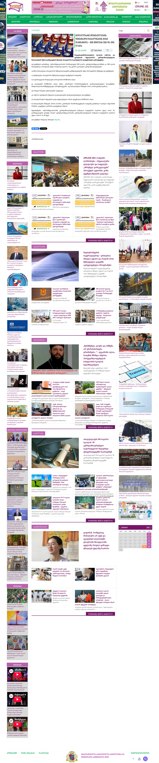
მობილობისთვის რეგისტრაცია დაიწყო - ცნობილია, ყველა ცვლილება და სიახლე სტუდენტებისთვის (132, 355)
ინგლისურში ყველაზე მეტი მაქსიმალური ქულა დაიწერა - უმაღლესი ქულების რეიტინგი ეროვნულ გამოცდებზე (135, 495)
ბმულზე (57, 120)
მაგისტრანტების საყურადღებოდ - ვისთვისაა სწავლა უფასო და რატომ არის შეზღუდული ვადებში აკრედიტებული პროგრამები (17, 53)
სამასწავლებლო (54, 17)
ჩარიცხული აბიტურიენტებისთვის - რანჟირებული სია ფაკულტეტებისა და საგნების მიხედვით (16, 185)
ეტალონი (15, 22)
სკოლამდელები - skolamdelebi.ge (102, 17)
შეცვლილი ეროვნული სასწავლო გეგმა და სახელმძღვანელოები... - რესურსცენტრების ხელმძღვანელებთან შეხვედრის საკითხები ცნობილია (15, 339)
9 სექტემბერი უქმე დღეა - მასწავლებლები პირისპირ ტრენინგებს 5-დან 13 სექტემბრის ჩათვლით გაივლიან (133, 386)
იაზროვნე (93, 22)
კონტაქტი (12, 753)
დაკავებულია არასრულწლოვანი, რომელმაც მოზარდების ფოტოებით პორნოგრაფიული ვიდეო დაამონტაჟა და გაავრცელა (17, 367)
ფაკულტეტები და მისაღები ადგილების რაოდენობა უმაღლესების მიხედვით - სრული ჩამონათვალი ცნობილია (16, 502)
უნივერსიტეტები (74, 17)
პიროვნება (34, 22)
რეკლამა (44, 753)
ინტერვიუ (53, 22)
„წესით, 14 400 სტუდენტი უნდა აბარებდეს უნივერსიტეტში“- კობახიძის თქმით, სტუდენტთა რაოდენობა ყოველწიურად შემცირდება (17, 449)
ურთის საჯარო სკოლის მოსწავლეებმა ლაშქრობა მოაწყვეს (15, 606)
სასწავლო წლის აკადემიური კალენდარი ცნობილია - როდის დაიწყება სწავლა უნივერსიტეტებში (132, 327)
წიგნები (126, 22)
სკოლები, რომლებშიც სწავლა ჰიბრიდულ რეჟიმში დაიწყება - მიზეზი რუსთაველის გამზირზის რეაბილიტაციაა (135, 170)
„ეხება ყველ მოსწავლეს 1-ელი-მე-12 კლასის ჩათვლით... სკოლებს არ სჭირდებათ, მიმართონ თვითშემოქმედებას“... (17, 265)
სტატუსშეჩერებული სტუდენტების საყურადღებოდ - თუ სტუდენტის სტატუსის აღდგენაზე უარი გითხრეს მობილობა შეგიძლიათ (135, 469)
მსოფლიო (127, 17)
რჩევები (110, 22)
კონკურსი (143, 22)
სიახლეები (25, 17)
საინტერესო (73, 22)
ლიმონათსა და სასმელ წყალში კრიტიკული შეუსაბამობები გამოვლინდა (17, 314)
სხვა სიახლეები (143, 17)
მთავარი (12, 17)
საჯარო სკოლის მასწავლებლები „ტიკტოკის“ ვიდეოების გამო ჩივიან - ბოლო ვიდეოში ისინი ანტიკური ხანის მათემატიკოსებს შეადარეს (134, 201)
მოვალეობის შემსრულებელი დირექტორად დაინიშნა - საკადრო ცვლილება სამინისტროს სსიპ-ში (133, 267)
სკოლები (38, 17)
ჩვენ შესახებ (28, 753)
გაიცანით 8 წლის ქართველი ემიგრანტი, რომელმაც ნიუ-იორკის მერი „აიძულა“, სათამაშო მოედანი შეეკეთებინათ (134, 234)
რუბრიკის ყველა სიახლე (100, 241)
